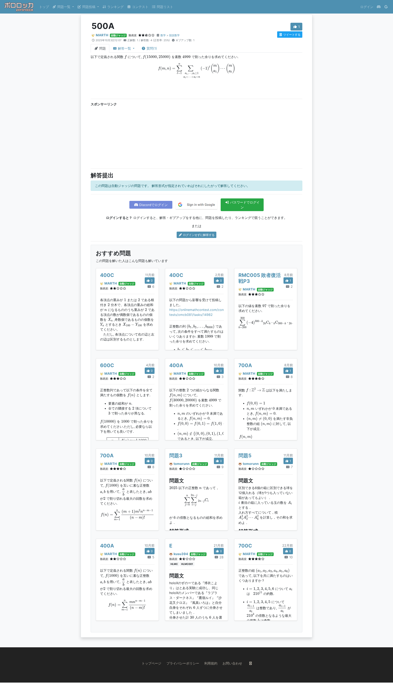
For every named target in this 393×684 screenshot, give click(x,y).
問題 (102, 48)
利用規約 (210, 663)
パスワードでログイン (244, 204)
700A (245, 365)
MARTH (102, 35)
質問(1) (151, 48)
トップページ (151, 663)
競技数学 (174, 35)
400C (107, 275)
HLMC (174, 564)
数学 (163, 35)
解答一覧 (124, 48)
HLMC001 (187, 564)
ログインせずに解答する (198, 235)
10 (290, 557)
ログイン (366, 7)
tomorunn (182, 464)
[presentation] (125, 57)
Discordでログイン (153, 205)
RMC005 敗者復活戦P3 (259, 278)
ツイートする (291, 34)
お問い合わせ (232, 663)
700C (245, 546)
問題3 (175, 456)
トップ (44, 7)
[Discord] (378, 7)
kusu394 (181, 554)
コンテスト (139, 7)
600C (107, 365)
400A (176, 365)
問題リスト (164, 7)
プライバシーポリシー (182, 663)
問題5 (244, 456)
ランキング (115, 7)
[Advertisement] (196, 136)
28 (221, 557)
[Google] (386, 7)
